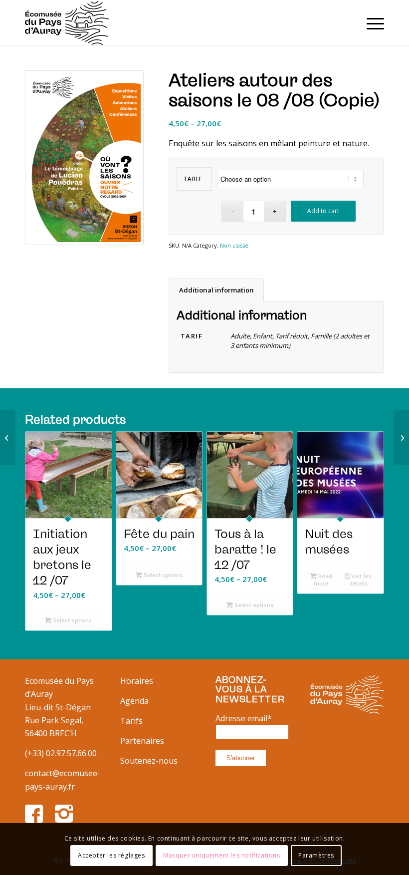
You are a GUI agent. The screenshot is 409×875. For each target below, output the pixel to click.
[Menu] (370, 22)
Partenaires (142, 740)
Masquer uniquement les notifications (221, 855)
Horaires (136, 680)
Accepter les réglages (111, 855)
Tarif (193, 178)
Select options (71, 620)
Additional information (216, 290)
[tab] (216, 290)
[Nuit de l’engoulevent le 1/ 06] (7, 437)
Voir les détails (360, 579)
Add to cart (323, 211)
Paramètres (316, 855)
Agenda (134, 700)
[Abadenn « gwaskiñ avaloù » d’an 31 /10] (401, 437)
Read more (323, 579)
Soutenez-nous (149, 760)
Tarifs (131, 720)
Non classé (234, 245)
